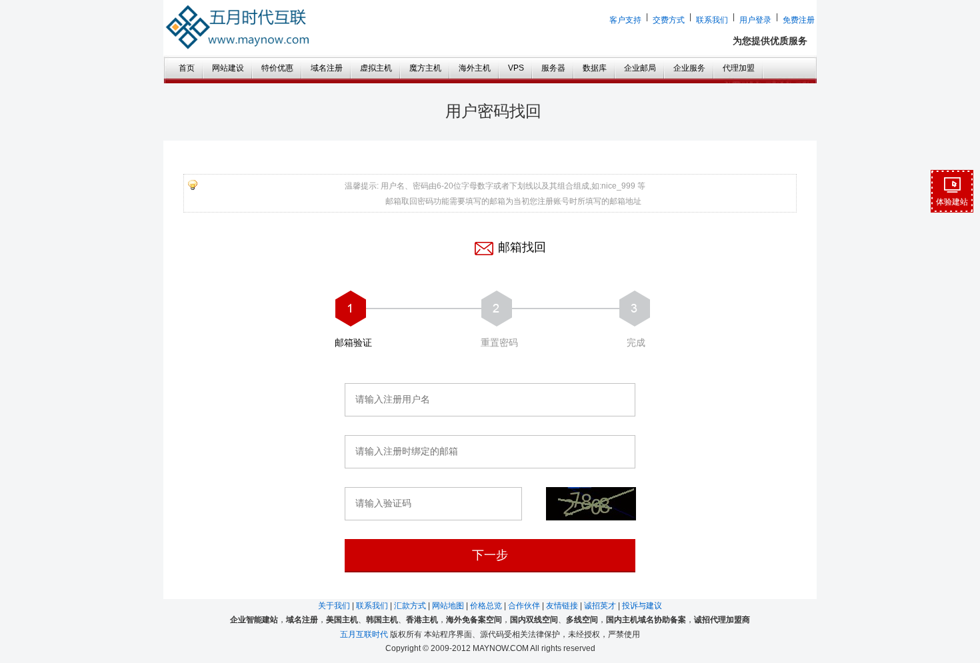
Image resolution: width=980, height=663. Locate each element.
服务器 (553, 68)
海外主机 (475, 68)
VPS (516, 68)
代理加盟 (739, 68)
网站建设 (228, 68)
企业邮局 (640, 68)
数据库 (595, 68)
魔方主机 (425, 68)
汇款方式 (411, 605)
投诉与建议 (642, 605)
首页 (187, 68)
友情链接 (563, 605)
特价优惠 (277, 68)
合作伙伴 (525, 605)
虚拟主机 (376, 68)
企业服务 (689, 68)
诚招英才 (601, 605)
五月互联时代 (364, 634)
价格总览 (487, 605)
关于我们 (335, 605)
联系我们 (373, 605)
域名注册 (327, 68)
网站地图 (449, 605)
